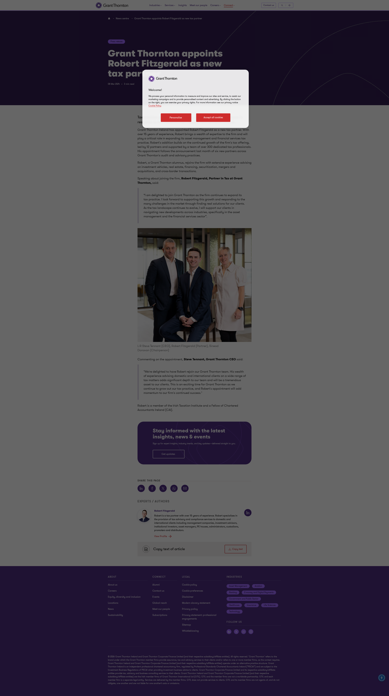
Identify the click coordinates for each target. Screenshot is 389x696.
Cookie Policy (154, 105)
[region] (195, 99)
